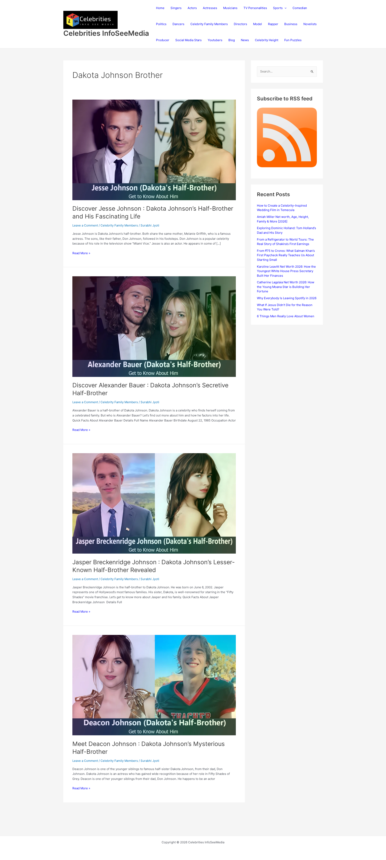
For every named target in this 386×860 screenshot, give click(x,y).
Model (257, 24)
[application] (284, 8)
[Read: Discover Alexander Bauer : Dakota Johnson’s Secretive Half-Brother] (154, 326)
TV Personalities (255, 8)
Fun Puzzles (293, 40)
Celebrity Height (266, 40)
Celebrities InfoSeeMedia (106, 33)
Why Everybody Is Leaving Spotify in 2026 (286, 298)
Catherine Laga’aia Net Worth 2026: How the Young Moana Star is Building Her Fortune (285, 286)
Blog (231, 40)
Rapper (273, 24)
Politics (161, 24)
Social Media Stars (188, 40)
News (245, 40)
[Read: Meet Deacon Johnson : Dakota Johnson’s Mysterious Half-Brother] (154, 685)
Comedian (300, 8)
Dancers (178, 24)
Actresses (210, 8)
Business (290, 24)
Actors (192, 8)
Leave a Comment (85, 225)
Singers (176, 8)
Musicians (230, 8)
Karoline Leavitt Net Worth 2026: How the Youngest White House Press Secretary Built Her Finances (286, 271)
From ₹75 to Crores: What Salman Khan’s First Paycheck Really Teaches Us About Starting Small (286, 255)
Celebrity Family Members (209, 24)
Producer (162, 40)
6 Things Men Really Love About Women (285, 316)
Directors (240, 24)
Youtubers (215, 40)
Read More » (81, 253)
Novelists (310, 24)
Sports (278, 8)
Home (160, 8)
